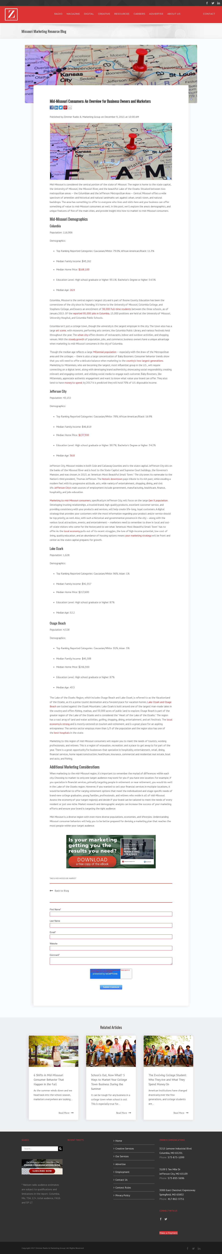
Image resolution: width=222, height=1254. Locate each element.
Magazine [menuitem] (73, 13)
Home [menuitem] (118, 1140)
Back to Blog (62, 890)
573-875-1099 (176, 1157)
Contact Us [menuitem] (121, 1179)
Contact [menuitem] (209, 13)
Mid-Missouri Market (65, 878)
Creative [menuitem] (104, 13)
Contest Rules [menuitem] (123, 1187)
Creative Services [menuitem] (124, 1148)
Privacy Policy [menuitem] (122, 1195)
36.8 (72, 455)
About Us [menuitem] (174, 13)
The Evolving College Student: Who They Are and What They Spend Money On (168, 1079)
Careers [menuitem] (139, 13)
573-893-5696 (176, 1178)
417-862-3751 (176, 1199)
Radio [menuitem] (58, 13)
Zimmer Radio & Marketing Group (82, 116)
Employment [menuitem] (122, 1172)
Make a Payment (168, 1232)
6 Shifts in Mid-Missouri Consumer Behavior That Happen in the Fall (49, 1079)
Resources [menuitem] (122, 13)
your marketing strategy (138, 535)
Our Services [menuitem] (122, 1156)
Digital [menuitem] (89, 13)
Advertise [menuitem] (156, 13)
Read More (64, 1112)
